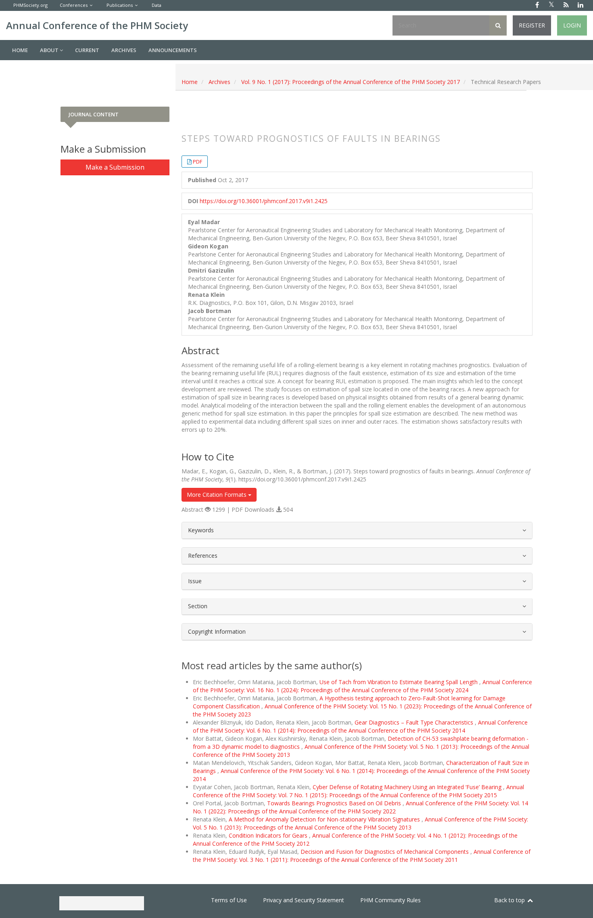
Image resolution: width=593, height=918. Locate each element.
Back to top (510, 900)
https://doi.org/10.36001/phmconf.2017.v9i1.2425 (264, 201)
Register (532, 25)
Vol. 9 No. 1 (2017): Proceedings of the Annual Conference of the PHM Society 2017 (350, 82)
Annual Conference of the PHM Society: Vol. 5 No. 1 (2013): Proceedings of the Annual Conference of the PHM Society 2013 (360, 823)
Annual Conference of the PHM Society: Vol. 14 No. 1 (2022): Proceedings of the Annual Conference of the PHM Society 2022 (360, 807)
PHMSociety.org (30, 5)
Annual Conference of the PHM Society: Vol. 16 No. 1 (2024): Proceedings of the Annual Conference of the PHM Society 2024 (362, 686)
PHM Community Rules (390, 900)
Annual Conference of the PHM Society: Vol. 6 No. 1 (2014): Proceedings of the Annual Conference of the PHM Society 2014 (360, 726)
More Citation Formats (217, 494)
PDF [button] (197, 161)
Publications (119, 5)
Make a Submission (115, 167)
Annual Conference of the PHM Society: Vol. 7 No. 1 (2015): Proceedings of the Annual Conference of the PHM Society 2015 (358, 791)
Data (156, 5)
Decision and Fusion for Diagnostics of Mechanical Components (385, 851)
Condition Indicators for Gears (269, 835)
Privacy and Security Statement (303, 900)
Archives (123, 50)
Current (87, 50)
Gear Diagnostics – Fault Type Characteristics (415, 722)
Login (572, 25)
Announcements (172, 50)
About (50, 50)
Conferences (74, 5)
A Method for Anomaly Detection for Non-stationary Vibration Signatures (325, 819)
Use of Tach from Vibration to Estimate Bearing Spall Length (399, 682)
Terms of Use (229, 900)
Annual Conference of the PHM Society (97, 25)
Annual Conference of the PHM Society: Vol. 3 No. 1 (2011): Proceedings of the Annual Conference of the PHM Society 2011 (361, 855)
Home (20, 50)
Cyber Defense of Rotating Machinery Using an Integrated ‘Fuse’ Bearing (408, 787)
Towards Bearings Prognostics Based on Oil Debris (335, 803)
